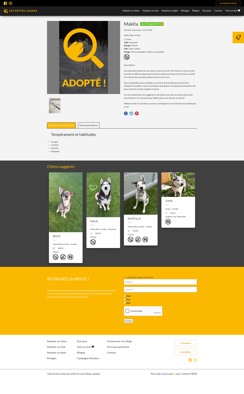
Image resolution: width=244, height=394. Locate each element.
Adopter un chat (150, 10)
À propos (206, 10)
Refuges (185, 10)
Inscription (185, 352)
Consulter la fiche (65, 202)
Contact (218, 10)
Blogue (195, 10)
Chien (128, 296)
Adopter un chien (131, 10)
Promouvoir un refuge (119, 341)
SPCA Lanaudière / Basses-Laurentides (147, 52)
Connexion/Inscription (228, 3)
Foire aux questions (118, 346)
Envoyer (128, 321)
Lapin (128, 303)
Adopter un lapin (170, 10)
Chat (128, 299)
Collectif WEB (188, 373)
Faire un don (231, 10)
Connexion (185, 343)
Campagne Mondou (88, 358)
